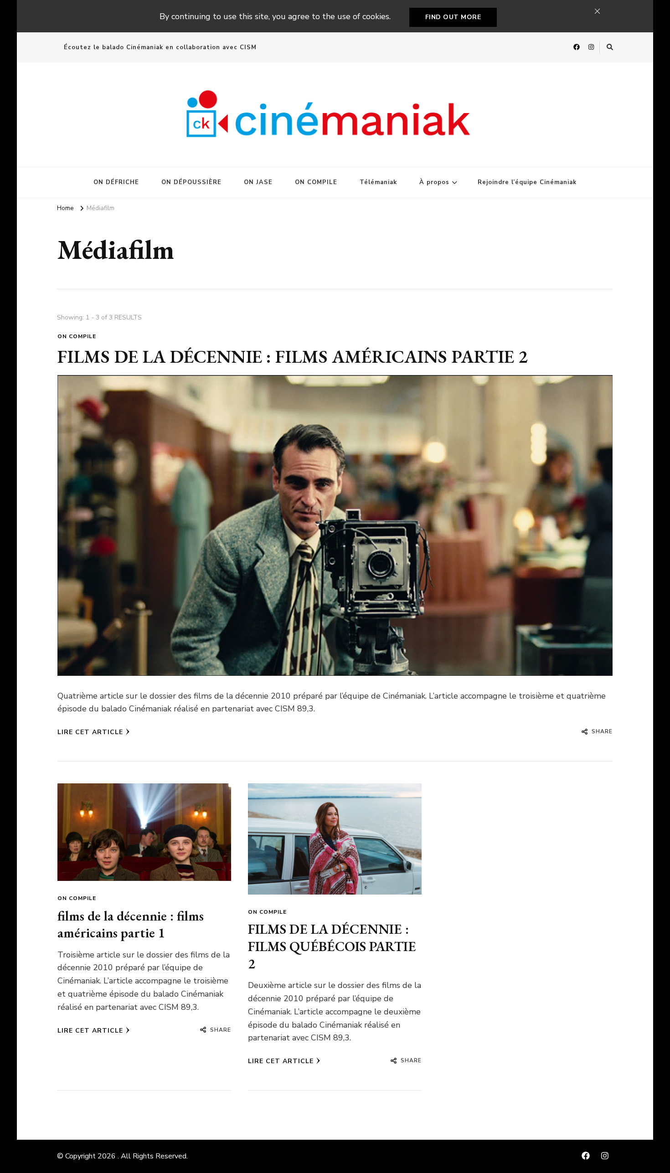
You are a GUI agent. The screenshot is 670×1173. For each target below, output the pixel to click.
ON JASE (258, 182)
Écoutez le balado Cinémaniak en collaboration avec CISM (160, 47)
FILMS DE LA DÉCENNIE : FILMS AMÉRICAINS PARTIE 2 (292, 356)
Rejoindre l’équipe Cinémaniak (527, 182)
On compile (76, 336)
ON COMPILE (316, 182)
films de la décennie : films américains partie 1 (130, 924)
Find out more (453, 17)
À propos (434, 182)
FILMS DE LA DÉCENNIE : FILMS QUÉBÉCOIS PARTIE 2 (332, 946)
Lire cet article (90, 732)
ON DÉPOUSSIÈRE (191, 182)
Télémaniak (378, 182)
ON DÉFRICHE (116, 182)
